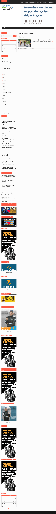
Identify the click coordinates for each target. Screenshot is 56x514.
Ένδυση (4, 86)
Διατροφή (4, 64)
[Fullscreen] (15, 214)
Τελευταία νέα (26, 2)
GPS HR (4, 89)
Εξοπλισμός (41, 2)
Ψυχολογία (4, 65)
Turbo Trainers (5, 87)
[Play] (2, 214)
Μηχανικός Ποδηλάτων (23, 36)
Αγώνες (46, 2)
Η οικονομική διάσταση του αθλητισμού (8, 200)
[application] (8, 211)
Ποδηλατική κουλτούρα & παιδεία (8, 62)
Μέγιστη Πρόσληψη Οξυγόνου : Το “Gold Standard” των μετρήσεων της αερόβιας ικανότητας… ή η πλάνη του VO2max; (7, 189)
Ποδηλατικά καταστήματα (7, 92)
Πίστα (4, 74)
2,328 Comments (21, 48)
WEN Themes (30, 512)
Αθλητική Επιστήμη (32, 2)
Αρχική (22, 2)
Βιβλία (4, 90)
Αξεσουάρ (4, 84)
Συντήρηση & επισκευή (31, 48)
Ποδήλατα (4, 80)
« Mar (8, 53)
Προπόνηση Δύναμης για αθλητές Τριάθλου (8, 182)
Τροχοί (4, 83)
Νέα (37, 2)
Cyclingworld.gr (5, 9)
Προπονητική (51, 2)
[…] (52, 41)
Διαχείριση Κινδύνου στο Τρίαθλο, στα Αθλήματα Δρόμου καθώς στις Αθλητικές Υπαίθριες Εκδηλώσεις (7, 193)
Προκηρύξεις (5, 101)
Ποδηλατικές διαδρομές (6, 113)
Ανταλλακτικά (5, 81)
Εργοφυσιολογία (5, 67)
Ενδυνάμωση (5, 110)
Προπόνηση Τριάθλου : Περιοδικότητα (8, 177)
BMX (3, 77)
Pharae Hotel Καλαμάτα (6, 198)
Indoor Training (5, 108)
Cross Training (5, 111)
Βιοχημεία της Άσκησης (6, 68)
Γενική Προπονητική (6, 104)
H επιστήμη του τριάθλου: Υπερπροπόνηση (8, 180)
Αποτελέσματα (5, 99)
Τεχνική (4, 105)
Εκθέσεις (4, 95)
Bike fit (4, 107)
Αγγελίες (4, 96)
